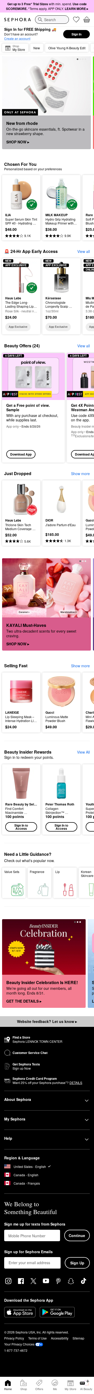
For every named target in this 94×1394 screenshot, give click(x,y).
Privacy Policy (14, 1338)
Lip (57, 871)
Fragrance (37, 871)
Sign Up (77, 1262)
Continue (77, 1235)
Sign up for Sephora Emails (28, 1252)
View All (83, 752)
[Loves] (76, 20)
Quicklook (13, 193)
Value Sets (11, 871)
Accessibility (59, 1338)
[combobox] (52, 19)
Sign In (76, 34)
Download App (21, 454)
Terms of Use (37, 1338)
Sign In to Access (21, 827)
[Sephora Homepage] (17, 20)
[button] (21, 799)
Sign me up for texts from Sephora (34, 1224)
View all (83, 251)
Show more (80, 473)
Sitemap (78, 1338)
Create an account (17, 38)
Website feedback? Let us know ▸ (47, 1021)
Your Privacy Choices (19, 1344)
